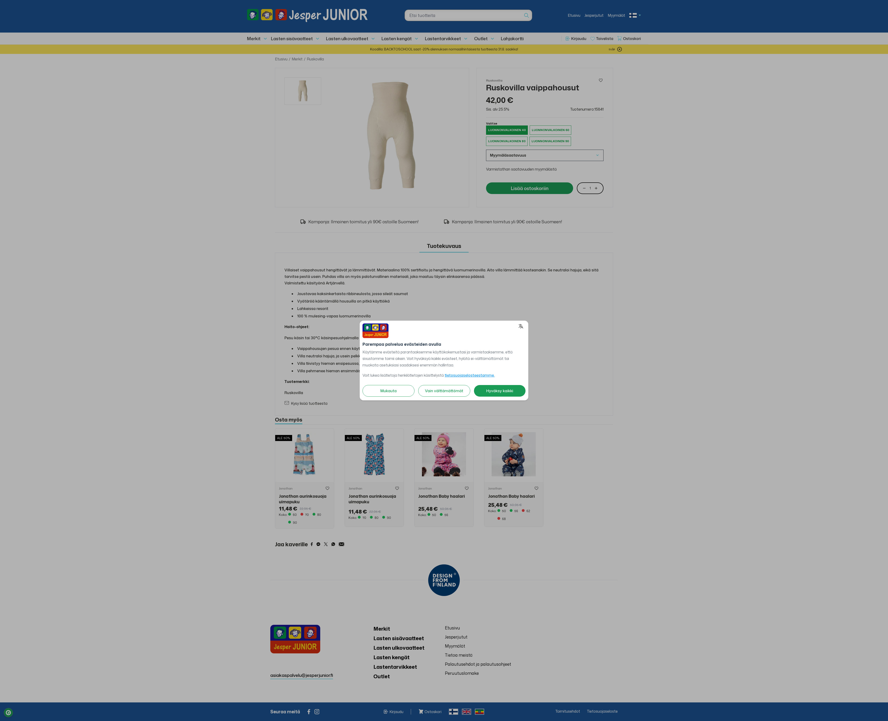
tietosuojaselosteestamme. (470, 375)
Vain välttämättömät (444, 390)
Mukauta (388, 390)
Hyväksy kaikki (499, 390)
